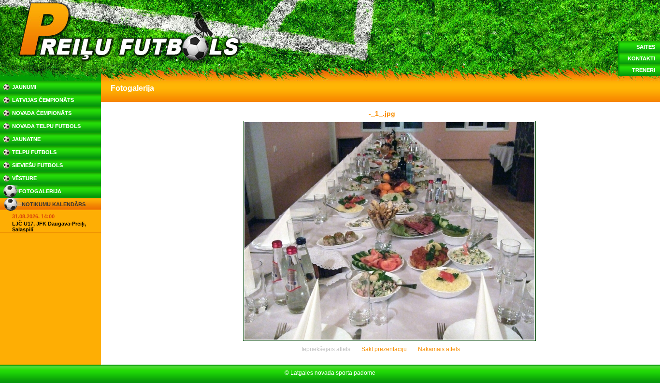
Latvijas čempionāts (43, 100)
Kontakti (641, 58)
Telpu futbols (34, 152)
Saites (645, 47)
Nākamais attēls (439, 349)
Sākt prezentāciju (384, 349)
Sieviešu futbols (37, 165)
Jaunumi (24, 87)
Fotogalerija (40, 191)
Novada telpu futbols (46, 126)
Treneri (643, 70)
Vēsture (24, 178)
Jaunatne (26, 139)
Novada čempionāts (42, 113)
